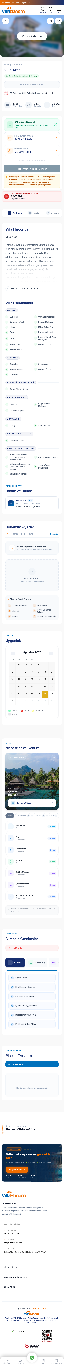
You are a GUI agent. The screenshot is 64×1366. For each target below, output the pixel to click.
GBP (31, 534)
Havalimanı (23, 816)
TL (8, 534)
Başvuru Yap (15, 1169)
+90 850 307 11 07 (12, 1233)
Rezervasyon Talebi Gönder (32, 168)
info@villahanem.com (13, 1243)
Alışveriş (39, 816)
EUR (23, 534)
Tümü (9, 816)
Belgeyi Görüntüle (18, 199)
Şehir (52, 816)
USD (15, 534)
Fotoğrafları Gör (34, 36)
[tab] (15, 213)
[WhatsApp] (32, 1357)
